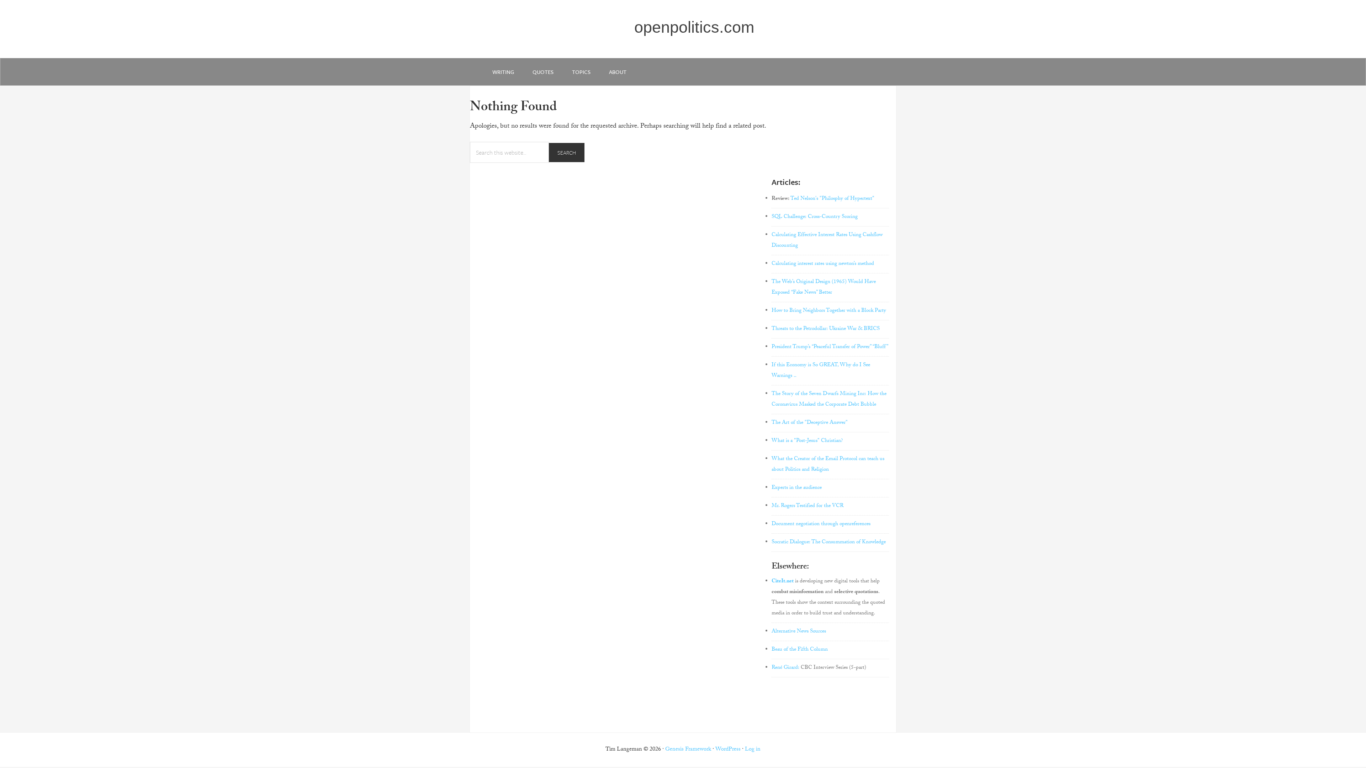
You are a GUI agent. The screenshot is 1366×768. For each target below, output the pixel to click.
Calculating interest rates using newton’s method (823, 264)
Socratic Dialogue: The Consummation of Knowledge (829, 542)
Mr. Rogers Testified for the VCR (807, 506)
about (617, 72)
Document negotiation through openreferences (821, 524)
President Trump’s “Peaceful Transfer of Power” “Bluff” (830, 347)
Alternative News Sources (799, 631)
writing (503, 72)
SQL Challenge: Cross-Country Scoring (815, 217)
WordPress (728, 749)
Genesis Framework (688, 749)
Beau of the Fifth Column (800, 650)
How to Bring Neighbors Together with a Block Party (829, 311)
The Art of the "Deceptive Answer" (810, 423)
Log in (753, 749)
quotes (543, 72)
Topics (581, 72)
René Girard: (785, 668)
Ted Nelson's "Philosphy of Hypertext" (832, 199)
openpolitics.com (694, 27)
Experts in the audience (797, 488)
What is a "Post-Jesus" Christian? (807, 441)
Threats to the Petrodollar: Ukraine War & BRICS (826, 329)
